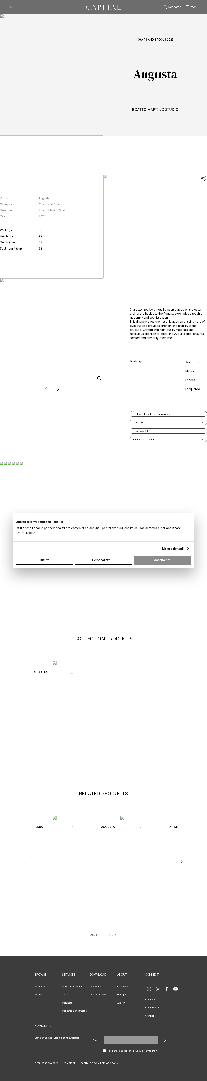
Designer (122, 994)
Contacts (67, 1002)
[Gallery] (52, 330)
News (65, 994)
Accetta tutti (162, 560)
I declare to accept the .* (132, 1050)
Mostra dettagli (173, 548)
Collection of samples (74, 1010)
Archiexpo (150, 999)
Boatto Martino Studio (155, 109)
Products (40, 986)
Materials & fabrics (72, 986)
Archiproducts (153, 1007)
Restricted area (98, 994)
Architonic (151, 1015)
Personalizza (101, 560)
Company (122, 986)
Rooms (38, 994)
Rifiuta (44, 560)
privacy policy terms (144, 1050)
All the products (103, 935)
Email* (96, 1040)
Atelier (121, 1002)
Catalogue (95, 986)
